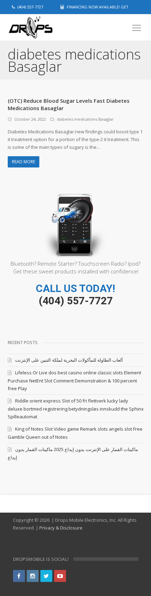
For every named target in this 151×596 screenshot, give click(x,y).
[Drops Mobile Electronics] (43, 27)
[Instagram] (33, 576)
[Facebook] (19, 576)
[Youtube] (60, 576)
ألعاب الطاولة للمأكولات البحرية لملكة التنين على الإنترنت (69, 360)
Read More (23, 162)
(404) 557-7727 (76, 300)
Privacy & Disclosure (61, 528)
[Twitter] (46, 576)
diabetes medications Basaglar (85, 119)
